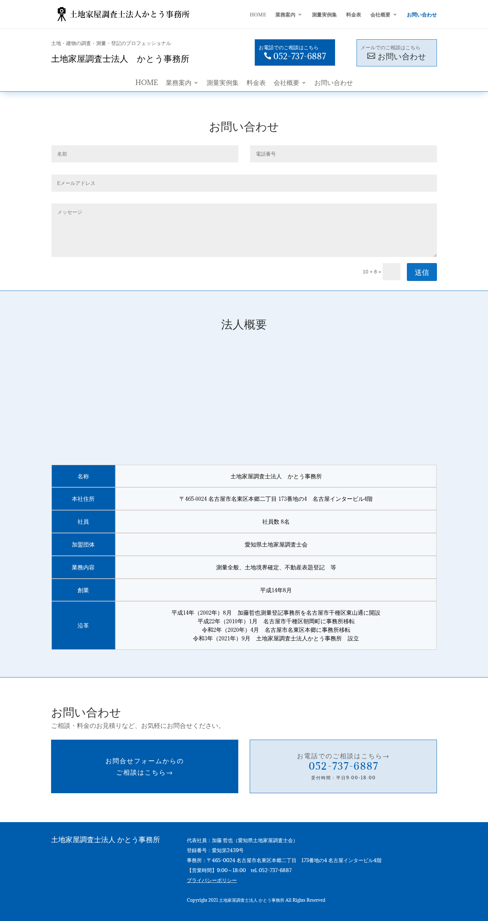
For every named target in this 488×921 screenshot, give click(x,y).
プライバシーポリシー (212, 880)
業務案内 (178, 83)
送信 (422, 272)
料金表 (256, 83)
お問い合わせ (333, 83)
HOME (146, 83)
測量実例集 (222, 83)
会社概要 (286, 83)
